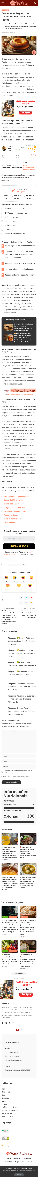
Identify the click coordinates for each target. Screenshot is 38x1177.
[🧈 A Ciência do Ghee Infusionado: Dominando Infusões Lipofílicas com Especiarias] (10, 839)
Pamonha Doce (10, 515)
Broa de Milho (10, 523)
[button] (35, 149)
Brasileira (17, 167)
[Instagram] (10, 1023)
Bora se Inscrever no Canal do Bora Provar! (20, 394)
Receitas (5, 10)
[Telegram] (26, 603)
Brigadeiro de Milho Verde (15, 511)
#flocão (26, 170)
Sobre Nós (6, 1092)
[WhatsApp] (21, 603)
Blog (3, 1095)
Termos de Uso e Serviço (12, 1110)
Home (4, 1089)
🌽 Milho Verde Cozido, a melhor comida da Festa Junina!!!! (22, 675)
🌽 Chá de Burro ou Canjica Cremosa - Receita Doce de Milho (21, 653)
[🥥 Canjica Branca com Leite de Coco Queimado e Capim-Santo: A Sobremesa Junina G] (28, 912)
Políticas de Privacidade (11, 1107)
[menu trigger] (3, 3)
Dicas (5, 916)
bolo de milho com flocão (17, 565)
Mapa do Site (7, 1113)
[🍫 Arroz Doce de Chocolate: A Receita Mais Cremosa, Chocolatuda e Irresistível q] (28, 839)
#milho (32, 170)
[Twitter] (26, 598)
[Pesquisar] (35, 3)
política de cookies (29, 1171)
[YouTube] (13, 1023)
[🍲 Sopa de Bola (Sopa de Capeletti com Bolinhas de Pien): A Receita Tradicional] (28, 869)
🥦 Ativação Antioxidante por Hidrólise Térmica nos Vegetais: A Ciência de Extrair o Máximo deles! (10, 959)
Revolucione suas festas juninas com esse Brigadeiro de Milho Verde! (22, 699)
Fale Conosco (7, 1116)
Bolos (6, 167)
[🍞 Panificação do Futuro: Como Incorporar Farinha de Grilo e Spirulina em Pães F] (28, 946)
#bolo (25, 165)
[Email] (31, 603)
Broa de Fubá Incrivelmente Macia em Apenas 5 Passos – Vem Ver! (21, 711)
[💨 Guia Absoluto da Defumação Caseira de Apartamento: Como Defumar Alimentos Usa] (10, 912)
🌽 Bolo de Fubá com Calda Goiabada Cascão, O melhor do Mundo (22, 641)
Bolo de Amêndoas (12, 519)
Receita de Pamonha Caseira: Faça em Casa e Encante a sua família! (22, 687)
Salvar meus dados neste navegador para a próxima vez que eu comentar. (18, 772)
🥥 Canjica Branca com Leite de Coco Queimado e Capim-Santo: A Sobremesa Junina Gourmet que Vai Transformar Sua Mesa (28, 927)
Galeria (4, 1104)
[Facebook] (21, 598)
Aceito (19, 1174)
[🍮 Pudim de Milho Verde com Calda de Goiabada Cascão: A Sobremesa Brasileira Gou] (19, 338)
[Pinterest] (31, 598)
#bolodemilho (28, 167)
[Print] (3, 156)
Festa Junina (25, 914)
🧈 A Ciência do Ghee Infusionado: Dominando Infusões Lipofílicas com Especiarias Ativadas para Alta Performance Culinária (9, 853)
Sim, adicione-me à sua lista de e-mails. (16, 777)
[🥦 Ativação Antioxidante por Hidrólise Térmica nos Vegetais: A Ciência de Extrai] (10, 946)
